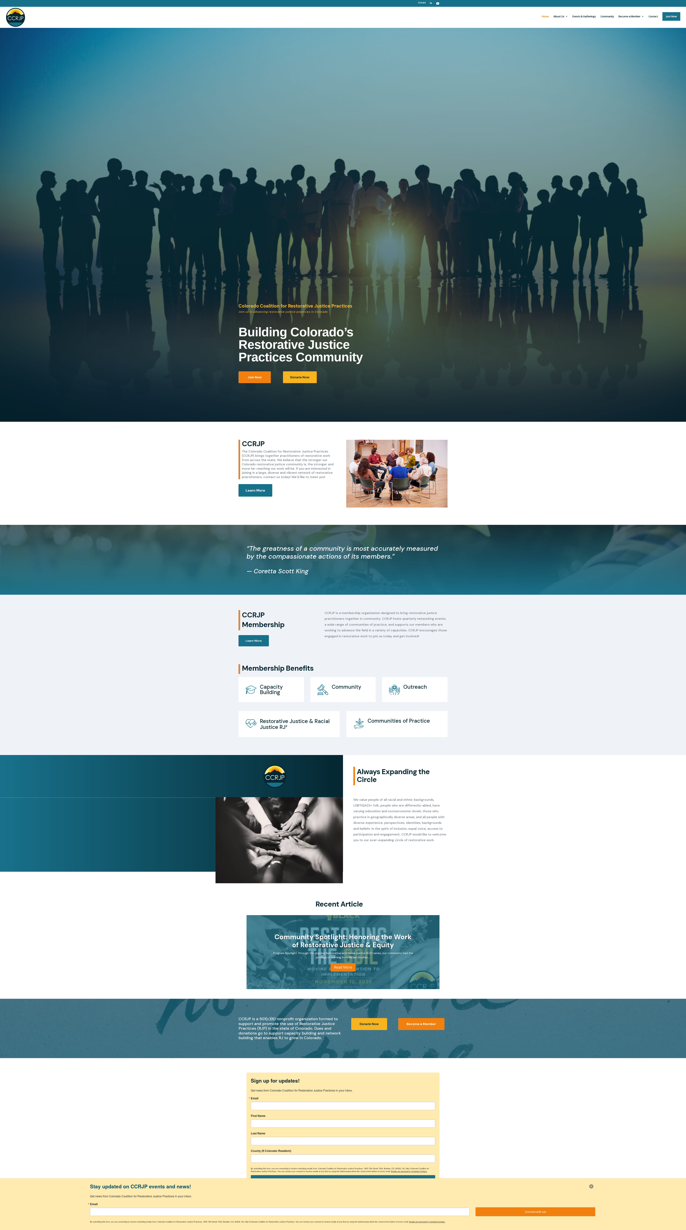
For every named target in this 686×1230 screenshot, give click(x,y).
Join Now (255, 377)
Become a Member (421, 1024)
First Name (258, 1115)
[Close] (591, 1186)
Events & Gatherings (584, 16)
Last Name (258, 1133)
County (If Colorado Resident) (271, 1150)
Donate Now (299, 377)
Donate (422, 3)
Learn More (255, 490)
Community (607, 16)
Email (254, 1098)
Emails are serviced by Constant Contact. (409, 1171)
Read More (343, 967)
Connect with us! (535, 1212)
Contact (653, 16)
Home (545, 16)
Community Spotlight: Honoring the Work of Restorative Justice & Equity (343, 941)
